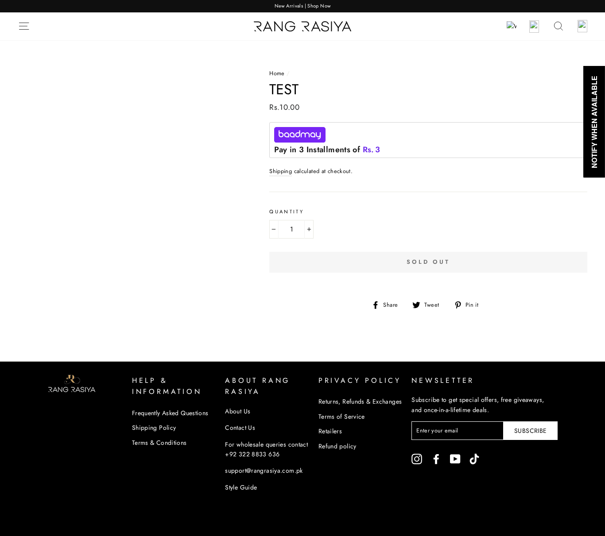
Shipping (280, 171)
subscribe (530, 430)
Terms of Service (341, 416)
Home (277, 73)
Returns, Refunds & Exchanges (360, 401)
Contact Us (240, 427)
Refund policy (337, 446)
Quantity (286, 211)
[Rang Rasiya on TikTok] (474, 458)
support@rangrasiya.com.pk (263, 470)
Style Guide (241, 487)
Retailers (330, 431)
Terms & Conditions (159, 442)
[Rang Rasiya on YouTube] (455, 458)
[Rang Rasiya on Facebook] (436, 458)
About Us (237, 411)
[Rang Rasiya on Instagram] (416, 458)
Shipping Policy (154, 427)
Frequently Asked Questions (170, 413)
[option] (302, 6)
